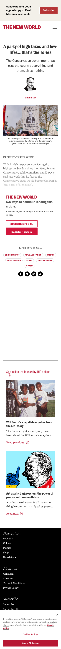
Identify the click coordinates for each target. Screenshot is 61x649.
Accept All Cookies (30, 643)
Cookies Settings (30, 634)
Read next (12, 513)
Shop (6, 552)
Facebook (20, 273)
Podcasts (8, 538)
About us (8, 578)
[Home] (22, 27)
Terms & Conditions (14, 583)
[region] (30, 629)
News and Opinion (33, 255)
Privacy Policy (10, 587)
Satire (29, 260)
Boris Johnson (14, 260)
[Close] (57, 614)
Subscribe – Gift (11, 609)
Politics (50, 255)
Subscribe (48, 10)
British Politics (12, 255)
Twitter (27, 273)
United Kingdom (45, 260)
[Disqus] (30, 320)
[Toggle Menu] (55, 27)
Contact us (9, 573)
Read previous (15, 442)
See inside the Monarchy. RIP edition (28, 371)
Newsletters (9, 557)
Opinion (29, 266)
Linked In (33, 273)
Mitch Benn (30, 97)
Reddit (40, 273)
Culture (7, 543)
